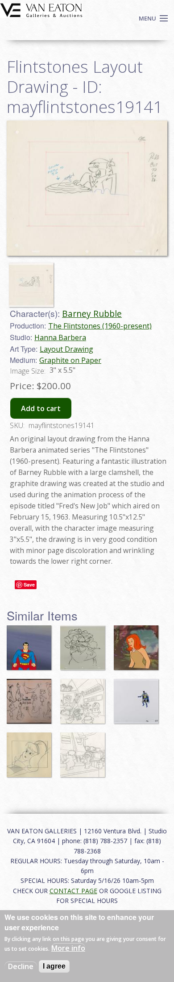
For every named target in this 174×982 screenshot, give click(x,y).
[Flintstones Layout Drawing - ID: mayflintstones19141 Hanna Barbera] (87, 187)
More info (68, 948)
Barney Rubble (92, 314)
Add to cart (41, 408)
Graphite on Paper (70, 360)
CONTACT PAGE (73, 890)
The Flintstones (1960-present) (100, 326)
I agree (54, 966)
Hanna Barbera (60, 337)
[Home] (41, 9)
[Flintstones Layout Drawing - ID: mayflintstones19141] (33, 280)
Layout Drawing (66, 349)
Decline (20, 966)
